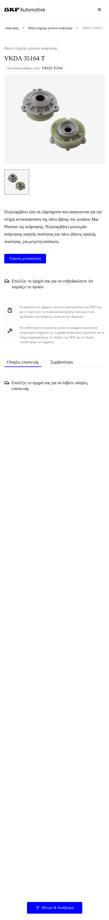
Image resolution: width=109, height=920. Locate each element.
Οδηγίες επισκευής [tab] (23, 362)
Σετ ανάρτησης (9, 28)
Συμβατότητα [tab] (62, 362)
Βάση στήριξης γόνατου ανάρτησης (50, 28)
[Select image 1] (16, 182)
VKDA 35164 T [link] (92, 28)
